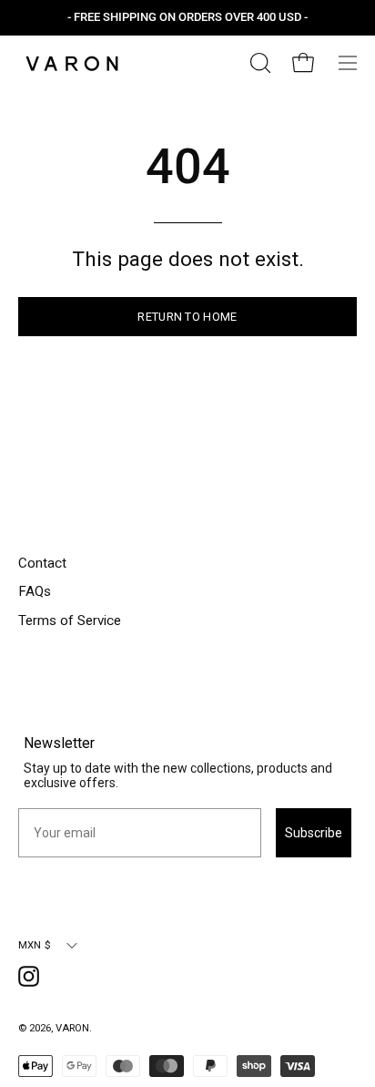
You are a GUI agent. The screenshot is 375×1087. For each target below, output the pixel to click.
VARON (72, 1027)
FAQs (34, 591)
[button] (258, 63)
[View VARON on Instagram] (32, 979)
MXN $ (34, 944)
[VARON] (72, 63)
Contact (42, 563)
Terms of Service (69, 620)
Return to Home (187, 316)
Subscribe (313, 833)
